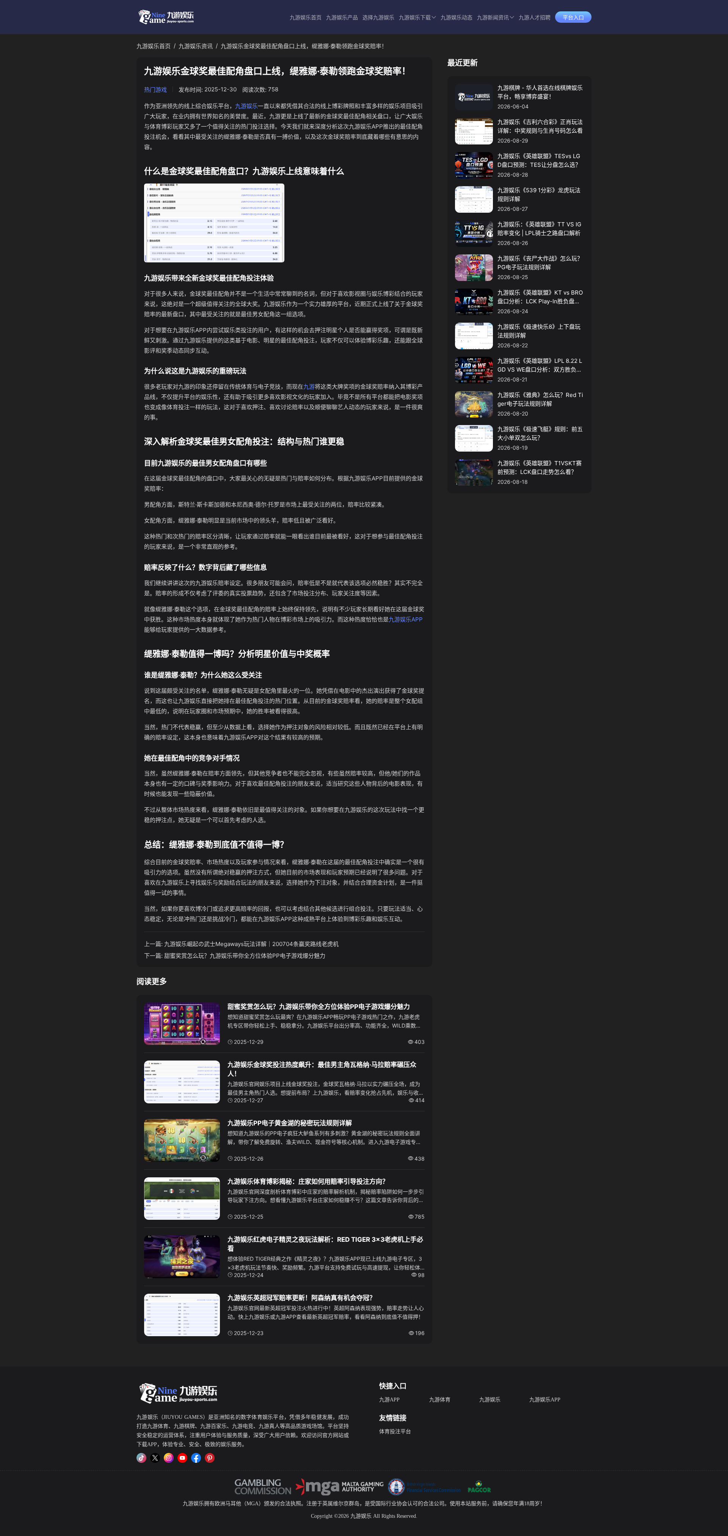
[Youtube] (182, 1458)
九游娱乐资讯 (196, 46)
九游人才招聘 (535, 17)
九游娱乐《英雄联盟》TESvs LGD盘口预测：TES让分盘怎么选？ (539, 160)
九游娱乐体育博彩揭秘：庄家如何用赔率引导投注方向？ (308, 1181)
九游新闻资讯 (493, 17)
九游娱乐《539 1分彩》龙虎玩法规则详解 (539, 194)
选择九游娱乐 (378, 17)
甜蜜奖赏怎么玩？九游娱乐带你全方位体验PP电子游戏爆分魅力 (244, 955)
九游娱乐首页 (306, 17)
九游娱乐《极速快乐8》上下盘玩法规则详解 (539, 331)
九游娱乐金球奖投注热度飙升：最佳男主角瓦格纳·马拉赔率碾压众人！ (322, 1069)
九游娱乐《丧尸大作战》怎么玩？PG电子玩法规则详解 (540, 263)
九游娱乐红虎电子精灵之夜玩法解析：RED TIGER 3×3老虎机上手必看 (325, 1244)
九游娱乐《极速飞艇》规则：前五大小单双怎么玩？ (540, 433)
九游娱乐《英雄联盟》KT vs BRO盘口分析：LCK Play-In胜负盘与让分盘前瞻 (540, 297)
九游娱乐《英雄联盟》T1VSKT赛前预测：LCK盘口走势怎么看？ (539, 467)
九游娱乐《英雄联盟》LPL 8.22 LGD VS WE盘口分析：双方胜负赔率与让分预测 (539, 365)
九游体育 (439, 1400)
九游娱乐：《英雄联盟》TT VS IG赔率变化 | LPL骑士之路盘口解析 (539, 229)
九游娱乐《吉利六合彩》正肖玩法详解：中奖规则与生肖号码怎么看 (540, 126)
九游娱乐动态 (456, 17)
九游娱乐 (246, 106)
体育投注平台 (395, 1431)
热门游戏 (155, 89)
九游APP (389, 1400)
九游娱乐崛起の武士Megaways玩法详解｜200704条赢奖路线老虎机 (251, 944)
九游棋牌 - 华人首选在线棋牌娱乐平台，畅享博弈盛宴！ (540, 92)
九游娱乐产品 (342, 17)
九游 (309, 386)
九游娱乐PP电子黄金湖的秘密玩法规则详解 (290, 1123)
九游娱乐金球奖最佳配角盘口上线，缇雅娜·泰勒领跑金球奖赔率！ (304, 46)
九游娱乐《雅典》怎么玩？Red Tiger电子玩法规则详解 (540, 399)
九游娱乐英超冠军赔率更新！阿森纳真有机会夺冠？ (302, 1298)
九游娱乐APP (406, 619)
